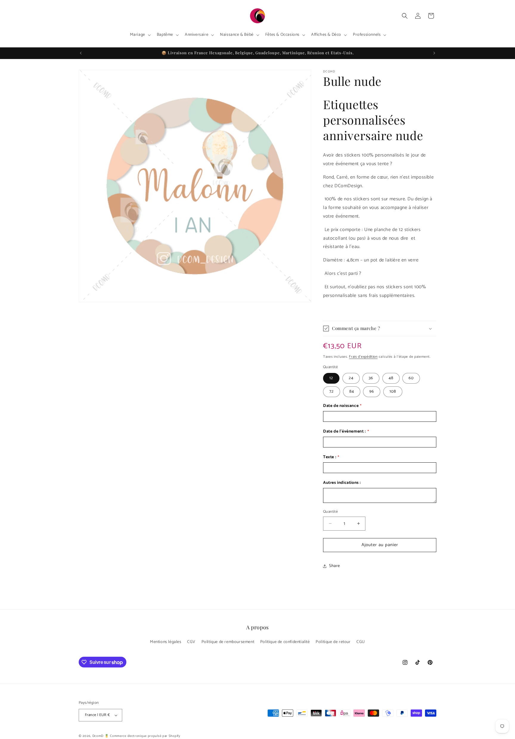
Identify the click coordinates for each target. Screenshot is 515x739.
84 (351, 391)
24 (351, 378)
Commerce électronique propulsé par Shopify (145, 736)
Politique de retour (333, 642)
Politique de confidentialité (285, 642)
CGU (360, 642)
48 (391, 378)
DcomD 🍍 (100, 736)
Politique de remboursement (228, 642)
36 (371, 378)
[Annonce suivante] (434, 53)
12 (331, 378)
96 (371, 391)
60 (411, 378)
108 (393, 391)
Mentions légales (166, 642)
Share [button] (334, 566)
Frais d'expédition (363, 357)
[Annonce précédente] (80, 53)
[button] (139, 35)
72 (331, 391)
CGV (191, 642)
